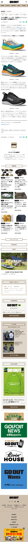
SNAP (18, 5)
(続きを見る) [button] (20, 159)
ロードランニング (16, 130)
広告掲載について (17, 505)
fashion (11, 14)
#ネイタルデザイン (19, 290)
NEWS (6, 14)
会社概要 (4, 505)
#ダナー (22, 288)
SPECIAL (13, 5)
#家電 (5, 286)
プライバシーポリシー (8, 506)
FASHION (9, 11)
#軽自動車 (6, 288)
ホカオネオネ (23, 130)
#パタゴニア (6, 292)
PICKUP (8, 5)
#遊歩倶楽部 (16, 286)
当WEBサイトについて (19, 506)
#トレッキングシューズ (9, 290)
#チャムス (10, 286)
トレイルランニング (5, 130)
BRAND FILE (14, 524)
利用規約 (24, 505)
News (2, 5)
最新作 (11, 130)
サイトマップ (14, 508)
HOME (2, 14)
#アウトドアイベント (14, 288)
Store (23, 5)
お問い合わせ (9, 505)
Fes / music (4, 3)
